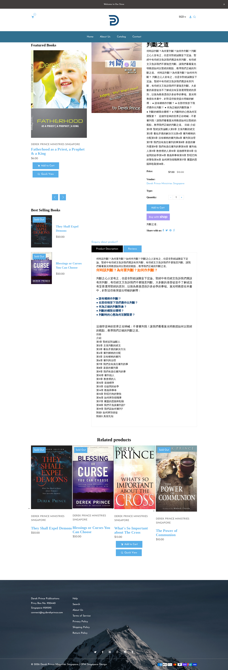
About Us (105, 37)
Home (90, 37)
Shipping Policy (81, 627)
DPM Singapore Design (93, 664)
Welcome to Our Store (114, 4)
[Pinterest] (110, 652)
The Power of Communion (166, 533)
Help (75, 598)
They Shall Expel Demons (51, 528)
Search (76, 604)
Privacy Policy (80, 621)
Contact (136, 37)
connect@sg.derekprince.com (47, 612)
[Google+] (117, 652)
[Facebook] (103, 652)
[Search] (195, 17)
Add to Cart (47, 165)
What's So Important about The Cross (131, 530)
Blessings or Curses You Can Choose (91, 530)
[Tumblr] (133, 652)
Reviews (132, 249)
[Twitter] (95, 652)
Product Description (107, 249)
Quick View (47, 174)
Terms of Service (82, 616)
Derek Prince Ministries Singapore (165, 183)
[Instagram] (125, 652)
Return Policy (80, 633)
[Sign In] (190, 17)
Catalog (121, 37)
